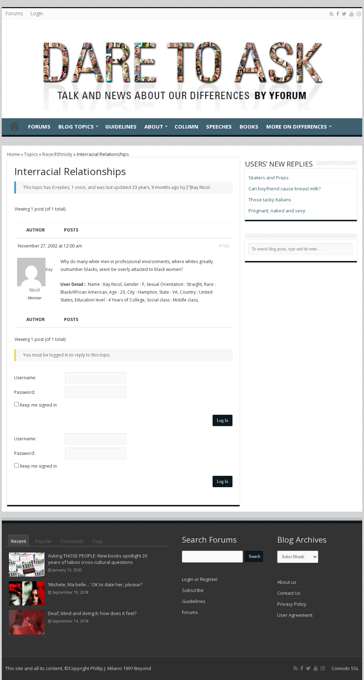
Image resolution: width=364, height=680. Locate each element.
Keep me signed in (38, 405)
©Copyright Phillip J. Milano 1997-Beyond (107, 668)
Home (14, 125)
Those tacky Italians (269, 199)
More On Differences (296, 126)
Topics (31, 154)
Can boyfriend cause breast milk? (284, 188)
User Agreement (294, 615)
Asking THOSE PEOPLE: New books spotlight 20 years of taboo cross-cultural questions (97, 559)
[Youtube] (351, 14)
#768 (224, 246)
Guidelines (120, 126)
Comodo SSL (345, 668)
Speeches (219, 126)
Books (249, 126)
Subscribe (193, 590)
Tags (98, 541)
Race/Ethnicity (57, 154)
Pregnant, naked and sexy (276, 210)
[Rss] (331, 14)
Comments (72, 541)
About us (286, 582)
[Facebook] (338, 14)
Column (186, 126)
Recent (18, 541)
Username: (25, 378)
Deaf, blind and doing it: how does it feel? (92, 613)
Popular (43, 541)
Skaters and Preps (268, 177)
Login (36, 13)
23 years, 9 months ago (155, 187)
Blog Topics (76, 126)
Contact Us (288, 593)
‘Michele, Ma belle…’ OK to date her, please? (95, 584)
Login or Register (200, 579)
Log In (222, 420)
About (153, 126)
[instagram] (359, 14)
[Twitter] (344, 14)
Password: (24, 392)
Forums (14, 13)
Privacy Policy (291, 604)
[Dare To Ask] (182, 66)
